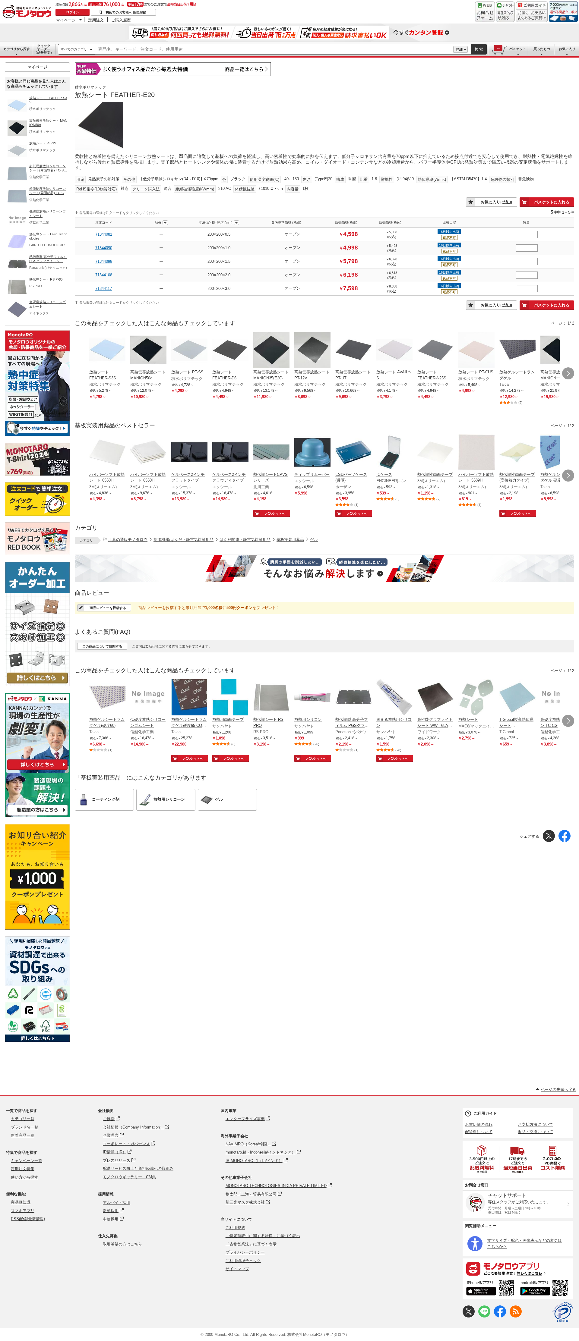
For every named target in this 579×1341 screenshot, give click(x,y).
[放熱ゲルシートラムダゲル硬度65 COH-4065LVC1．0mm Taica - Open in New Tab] (189, 698)
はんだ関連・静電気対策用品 (245, 539)
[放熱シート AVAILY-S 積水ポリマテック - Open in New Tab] (394, 350)
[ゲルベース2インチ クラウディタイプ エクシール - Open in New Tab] (230, 453)
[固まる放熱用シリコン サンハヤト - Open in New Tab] (394, 698)
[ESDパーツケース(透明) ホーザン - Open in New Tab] (353, 453)
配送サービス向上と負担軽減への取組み (138, 1168)
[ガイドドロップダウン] (532, 16)
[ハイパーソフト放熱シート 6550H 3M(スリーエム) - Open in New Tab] (107, 453)
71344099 (103, 261)
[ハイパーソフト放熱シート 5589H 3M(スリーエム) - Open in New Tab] (476, 453)
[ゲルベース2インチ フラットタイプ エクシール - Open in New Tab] (189, 453)
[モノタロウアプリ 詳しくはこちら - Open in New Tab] (518, 1268)
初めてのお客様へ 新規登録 (126, 12)
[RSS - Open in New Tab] (516, 1316)
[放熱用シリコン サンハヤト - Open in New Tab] (312, 698)
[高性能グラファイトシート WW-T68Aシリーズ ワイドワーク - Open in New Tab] (435, 698)
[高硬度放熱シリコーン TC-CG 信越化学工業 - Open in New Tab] (558, 698)
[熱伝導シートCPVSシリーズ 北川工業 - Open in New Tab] (271, 453)
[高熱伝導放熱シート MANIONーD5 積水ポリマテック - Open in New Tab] (558, 350)
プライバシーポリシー (245, 1252)
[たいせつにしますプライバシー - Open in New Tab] (562, 1312)
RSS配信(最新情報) (28, 1219)
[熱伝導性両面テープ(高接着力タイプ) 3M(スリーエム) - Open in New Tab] (517, 453)
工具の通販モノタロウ (127, 539)
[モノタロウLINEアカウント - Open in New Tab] (484, 1316)
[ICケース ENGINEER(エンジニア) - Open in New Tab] (394, 453)
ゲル (314, 539)
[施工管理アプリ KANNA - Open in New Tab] (37, 769)
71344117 (103, 288)
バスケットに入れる (551, 202)
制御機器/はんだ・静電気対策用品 (183, 539)
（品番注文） (44, 49)
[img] (28, 12)
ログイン (72, 12)
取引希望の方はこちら (122, 1244)
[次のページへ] (568, 373)
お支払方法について (535, 1124)
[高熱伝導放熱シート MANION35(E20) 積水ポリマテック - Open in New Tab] (271, 350)
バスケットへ (275, 513)
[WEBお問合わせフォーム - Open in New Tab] (485, 12)
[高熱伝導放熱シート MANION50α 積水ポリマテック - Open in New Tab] (148, 350)
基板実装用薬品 (290, 539)
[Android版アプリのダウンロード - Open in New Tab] (545, 1288)
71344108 (103, 275)
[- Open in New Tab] (482, 1159)
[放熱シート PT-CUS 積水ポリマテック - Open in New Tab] (476, 350)
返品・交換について (535, 1131)
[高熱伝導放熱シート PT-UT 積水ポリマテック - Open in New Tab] (353, 350)
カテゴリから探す (16, 49)
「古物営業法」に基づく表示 (251, 1244)
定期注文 (96, 20)
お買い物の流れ (478, 1124)
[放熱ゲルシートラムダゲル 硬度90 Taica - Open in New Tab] (558, 453)
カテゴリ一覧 (22, 1118)
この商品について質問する (102, 646)
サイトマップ (237, 1269)
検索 (479, 49)
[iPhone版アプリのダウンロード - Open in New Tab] (490, 1288)
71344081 (103, 234)
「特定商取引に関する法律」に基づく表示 (263, 1235)
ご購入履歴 (121, 20)
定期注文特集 (22, 1169)
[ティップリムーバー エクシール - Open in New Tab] (312, 453)
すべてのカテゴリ (74, 49)
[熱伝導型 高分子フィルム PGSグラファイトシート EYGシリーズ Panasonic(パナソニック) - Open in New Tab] (353, 698)
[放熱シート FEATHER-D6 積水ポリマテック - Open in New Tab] (230, 350)
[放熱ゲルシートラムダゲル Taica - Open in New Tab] (517, 350)
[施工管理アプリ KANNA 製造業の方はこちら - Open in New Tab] (37, 815)
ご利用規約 (235, 1227)
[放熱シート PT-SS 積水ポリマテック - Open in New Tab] (189, 350)
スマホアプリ (22, 1210)
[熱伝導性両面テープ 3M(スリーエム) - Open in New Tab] (435, 453)
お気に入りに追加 (496, 202)
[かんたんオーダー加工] (37, 684)
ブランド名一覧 (24, 1127)
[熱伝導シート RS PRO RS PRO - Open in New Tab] (271, 698)
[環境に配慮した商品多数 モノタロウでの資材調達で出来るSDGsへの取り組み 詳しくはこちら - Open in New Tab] (37, 1040)
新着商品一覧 (22, 1135)
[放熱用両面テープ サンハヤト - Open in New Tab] (230, 698)
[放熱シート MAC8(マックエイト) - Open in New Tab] (476, 698)
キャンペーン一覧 (26, 1160)
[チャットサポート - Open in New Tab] (505, 12)
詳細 (459, 49)
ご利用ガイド (485, 1113)
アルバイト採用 (116, 1202)
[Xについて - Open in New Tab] (469, 1316)
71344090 (103, 248)
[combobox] (274, 49)
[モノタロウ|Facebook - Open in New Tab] (500, 1316)
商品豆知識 (20, 1202)
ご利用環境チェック (243, 1260)
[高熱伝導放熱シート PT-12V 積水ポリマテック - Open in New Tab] (312, 350)
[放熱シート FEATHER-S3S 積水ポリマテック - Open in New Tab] (107, 350)
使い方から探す (24, 1177)
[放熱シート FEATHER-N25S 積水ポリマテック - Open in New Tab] (435, 350)
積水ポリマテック (90, 87)
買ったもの (541, 49)
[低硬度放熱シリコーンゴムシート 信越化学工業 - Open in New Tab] (148, 698)
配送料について (478, 1131)
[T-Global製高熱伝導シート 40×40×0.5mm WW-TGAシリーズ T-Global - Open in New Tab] (517, 698)
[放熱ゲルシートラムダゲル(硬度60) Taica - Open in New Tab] (107, 698)
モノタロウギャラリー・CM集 (129, 1177)
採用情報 (106, 1194)
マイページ (66, 20)
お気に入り (567, 49)
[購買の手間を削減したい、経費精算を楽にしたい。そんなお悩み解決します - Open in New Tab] (324, 568)
